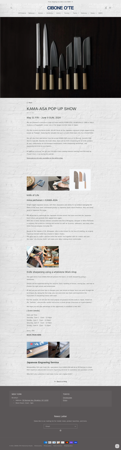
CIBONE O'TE (17, 445)
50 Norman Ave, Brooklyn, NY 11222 (35, 400)
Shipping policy (68, 445)
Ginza (65, 400)
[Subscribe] (75, 426)
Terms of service (57, 445)
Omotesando (67, 398)
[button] (11, 8)
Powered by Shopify (27, 445)
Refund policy (38, 445)
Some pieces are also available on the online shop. (45, 158)
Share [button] (30, 102)
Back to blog (62, 381)
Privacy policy (47, 445)
